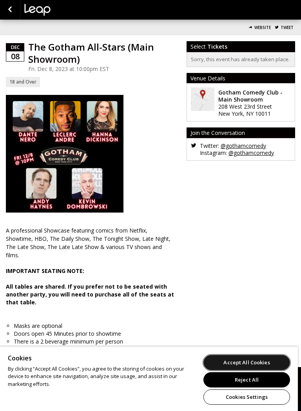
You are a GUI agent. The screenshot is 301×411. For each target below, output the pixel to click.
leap (63, 10)
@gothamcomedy (243, 145)
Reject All (247, 379)
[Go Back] (10, 10)
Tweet (287, 27)
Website (262, 27)
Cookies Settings (247, 396)
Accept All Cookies (246, 362)
